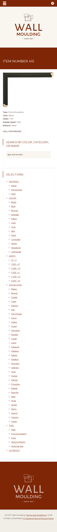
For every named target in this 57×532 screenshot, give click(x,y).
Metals (14, 355)
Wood (13, 185)
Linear (14, 338)
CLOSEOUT (14, 450)
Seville (14, 405)
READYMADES (18, 442)
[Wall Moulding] (28, 41)
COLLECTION (15, 285)
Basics (14, 289)
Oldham (15, 367)
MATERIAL (14, 181)
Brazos (14, 293)
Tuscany (15, 417)
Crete (13, 301)
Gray (13, 227)
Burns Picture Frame (44, 518)
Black (13, 202)
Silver (13, 235)
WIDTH (12, 256)
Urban (14, 421)
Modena (15, 359)
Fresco (14, 322)
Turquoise (15, 239)
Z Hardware (28, 518)
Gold (13, 223)
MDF (13, 194)
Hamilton (15, 330)
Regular (15, 392)
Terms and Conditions (36, 515)
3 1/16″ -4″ (15, 272)
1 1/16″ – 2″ (15, 264)
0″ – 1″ (14, 260)
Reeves (14, 388)
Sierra (13, 409)
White (14, 243)
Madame (15, 347)
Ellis (13, 309)
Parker (14, 376)
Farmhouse (16, 314)
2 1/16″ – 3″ (15, 268)
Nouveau (15, 363)
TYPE (11, 425)
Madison (15, 351)
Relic (13, 396)
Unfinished (16, 252)
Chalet (14, 297)
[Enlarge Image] (28, 72)
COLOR (12, 198)
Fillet (13, 429)
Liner (13, 438)
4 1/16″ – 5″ (15, 276)
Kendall (14, 334)
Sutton (14, 413)
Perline (14, 380)
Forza (13, 318)
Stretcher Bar (17, 446)
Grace (14, 326)
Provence (15, 384)
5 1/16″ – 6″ (15, 281)
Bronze (14, 210)
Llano (13, 343)
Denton (14, 305)
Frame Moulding (18, 434)
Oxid (13, 372)
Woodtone (16, 247)
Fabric (14, 218)
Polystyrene (16, 190)
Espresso (15, 214)
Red (13, 231)
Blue (13, 206)
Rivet (13, 400)
